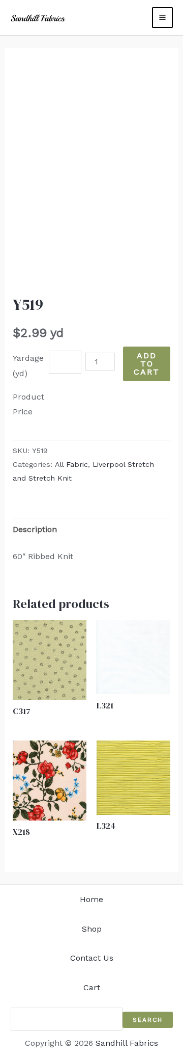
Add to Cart (147, 364)
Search (148, 1019)
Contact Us (91, 958)
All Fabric (71, 464)
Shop (92, 929)
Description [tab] (35, 529)
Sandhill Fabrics (127, 1043)
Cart (91, 987)
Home (91, 899)
